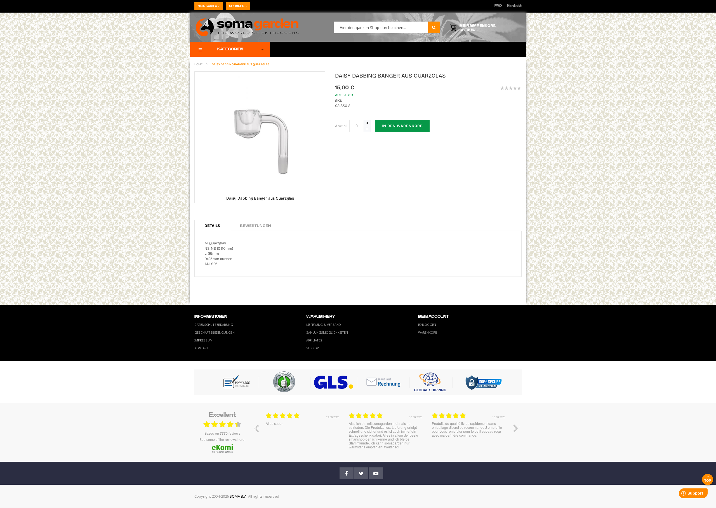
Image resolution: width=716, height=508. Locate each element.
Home (198, 64)
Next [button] (515, 428)
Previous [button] (256, 428)
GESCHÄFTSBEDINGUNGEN (214, 332)
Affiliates (314, 340)
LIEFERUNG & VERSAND (323, 324)
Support (313, 348)
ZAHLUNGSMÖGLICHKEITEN (327, 332)
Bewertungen (255, 225)
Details (212, 225)
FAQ (498, 6)
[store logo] (244, 27)
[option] (303, 432)
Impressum (203, 340)
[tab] (212, 225)
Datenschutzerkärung (213, 324)
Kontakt (514, 6)
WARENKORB (427, 332)
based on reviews (222, 433)
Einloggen (427, 324)
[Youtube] (376, 473)
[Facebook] (347, 473)
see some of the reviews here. (222, 439)
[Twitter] (361, 473)
